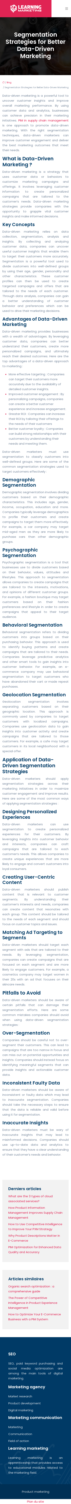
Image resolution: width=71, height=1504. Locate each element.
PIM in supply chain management (43, 120)
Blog (9, 82)
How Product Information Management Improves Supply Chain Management (35, 1213)
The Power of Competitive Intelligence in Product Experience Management (32, 1303)
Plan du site (35, 1501)
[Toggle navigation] (66, 8)
